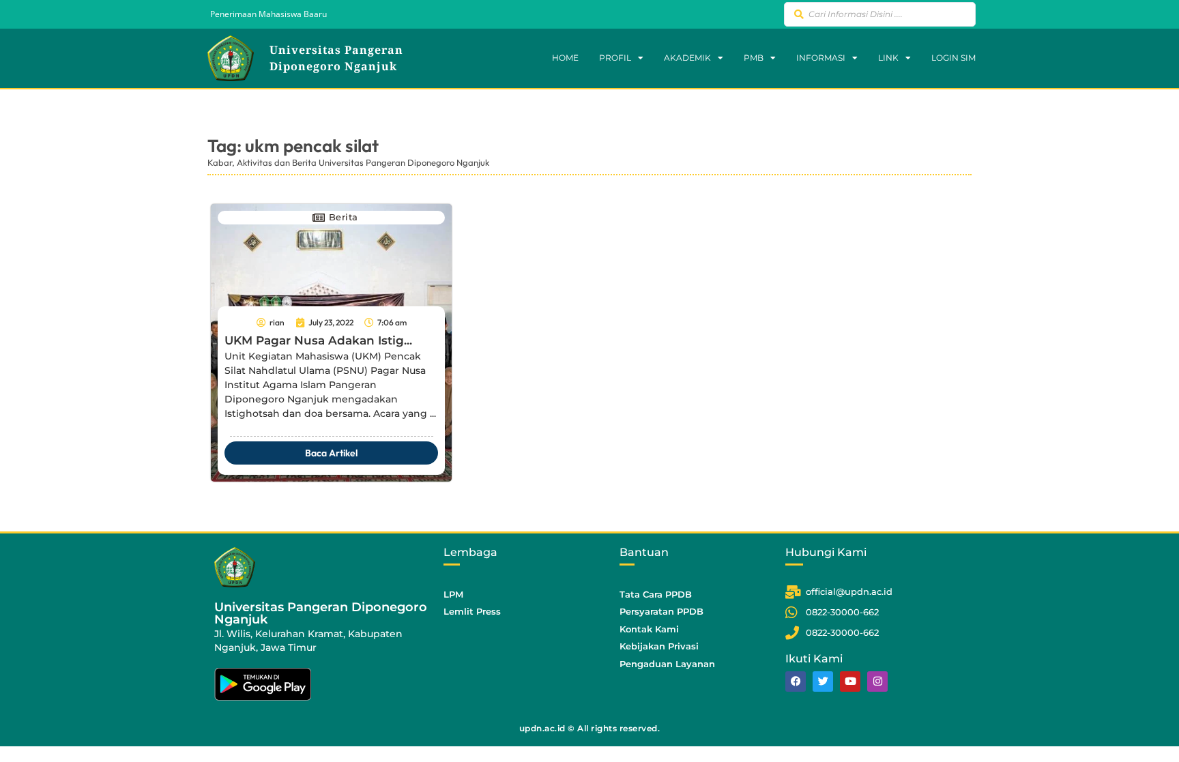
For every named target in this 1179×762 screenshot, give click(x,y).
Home (565, 58)
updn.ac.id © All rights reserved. (589, 728)
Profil (615, 58)
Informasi (820, 58)
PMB (753, 58)
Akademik (687, 58)
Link (888, 58)
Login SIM (953, 58)
